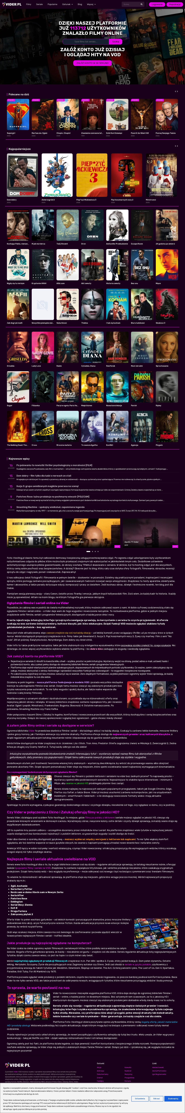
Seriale (39, 4)
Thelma (84, 323)
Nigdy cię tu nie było (15, 283)
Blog (80, 4)
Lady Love (36, 366)
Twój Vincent (62, 244)
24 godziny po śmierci (165, 244)
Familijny (100, 1081)
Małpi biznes (86, 406)
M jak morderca (38, 244)
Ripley (158, 406)
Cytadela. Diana (88, 366)
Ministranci (151, 200)
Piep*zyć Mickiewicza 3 (86, 200)
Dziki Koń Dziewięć (114, 133)
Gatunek (66, 4)
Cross (34, 445)
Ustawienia (140, 1099)
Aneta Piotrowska (159, 1071)
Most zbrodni (137, 366)
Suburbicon (62, 323)
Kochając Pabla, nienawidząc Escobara (24, 244)
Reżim (59, 366)
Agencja (134, 445)
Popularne (52, 4)
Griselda (10, 366)
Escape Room (137, 244)
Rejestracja (174, 4)
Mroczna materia (64, 445)
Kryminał (128, 1071)
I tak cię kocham (113, 323)
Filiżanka (36, 406)
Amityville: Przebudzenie (117, 244)
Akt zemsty (86, 283)
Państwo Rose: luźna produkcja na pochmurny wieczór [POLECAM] (52, 496)
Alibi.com (61, 283)
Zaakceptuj (173, 1099)
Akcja (99, 1067)
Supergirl (11, 133)
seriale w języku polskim (138, 964)
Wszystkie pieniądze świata (44, 323)
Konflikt (109, 445)
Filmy (28, 4)
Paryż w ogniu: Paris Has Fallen (70, 406)
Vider (32, 730)
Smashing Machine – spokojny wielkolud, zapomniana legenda (50, 507)
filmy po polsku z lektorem (99, 817)
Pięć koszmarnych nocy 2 (122, 200)
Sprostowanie (162, 366)
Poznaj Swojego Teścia (166, 133)
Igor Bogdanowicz (159, 1074)
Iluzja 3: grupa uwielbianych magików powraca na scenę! (47, 486)
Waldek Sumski (158, 1067)
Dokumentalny (102, 1074)
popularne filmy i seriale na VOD (33, 868)
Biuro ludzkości (138, 323)
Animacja (100, 1071)
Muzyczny (128, 1074)
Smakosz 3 (160, 323)
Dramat (100, 1078)
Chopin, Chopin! (63, 133)
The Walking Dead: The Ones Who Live (23, 445)
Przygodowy (129, 1078)
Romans (128, 1081)
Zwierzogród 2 (48, 200)
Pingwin (159, 445)
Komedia (128, 1067)
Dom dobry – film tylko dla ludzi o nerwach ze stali (43, 475)
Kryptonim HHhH (39, 283)
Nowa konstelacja (114, 406)
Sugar (9, 406)
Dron (83, 244)
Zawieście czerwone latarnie (93, 133)
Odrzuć (156, 1099)
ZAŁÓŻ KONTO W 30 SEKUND (92, 63)
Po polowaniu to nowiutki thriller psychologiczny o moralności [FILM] (54, 465)
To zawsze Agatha (89, 445)
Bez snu (134, 283)
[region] (92, 1098)
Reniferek (110, 366)
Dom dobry (11, 200)
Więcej (90, 4)
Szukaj (115, 41)
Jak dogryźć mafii (14, 323)
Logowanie (157, 4)
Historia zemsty (113, 283)
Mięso (158, 283)
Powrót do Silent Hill (140, 133)
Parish (134, 406)
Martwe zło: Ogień (39, 133)
